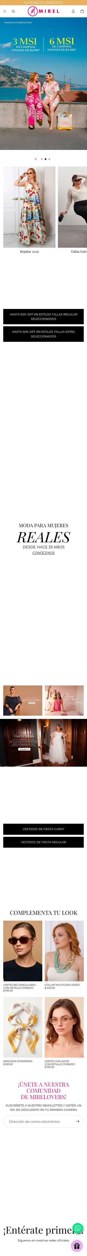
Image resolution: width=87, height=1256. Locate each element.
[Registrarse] (77, 1121)
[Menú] (4, 11)
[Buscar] (13, 11)
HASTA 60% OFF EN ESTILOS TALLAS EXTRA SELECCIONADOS (43, 334)
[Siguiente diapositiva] (80, 90)
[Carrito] (82, 11)
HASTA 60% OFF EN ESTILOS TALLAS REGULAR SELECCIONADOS (43, 316)
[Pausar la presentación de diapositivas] (36, 159)
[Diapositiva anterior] (6, 90)
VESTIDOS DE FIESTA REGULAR (43, 842)
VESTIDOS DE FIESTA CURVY (43, 829)
